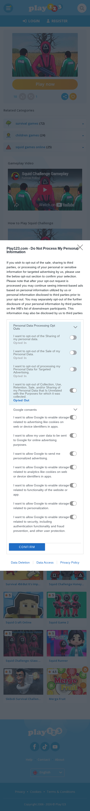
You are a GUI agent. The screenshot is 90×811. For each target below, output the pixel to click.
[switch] (73, 337)
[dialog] (45, 405)
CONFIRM (27, 547)
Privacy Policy (69, 562)
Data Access (45, 562)
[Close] (81, 249)
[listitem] (45, 327)
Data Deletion (20, 562)
